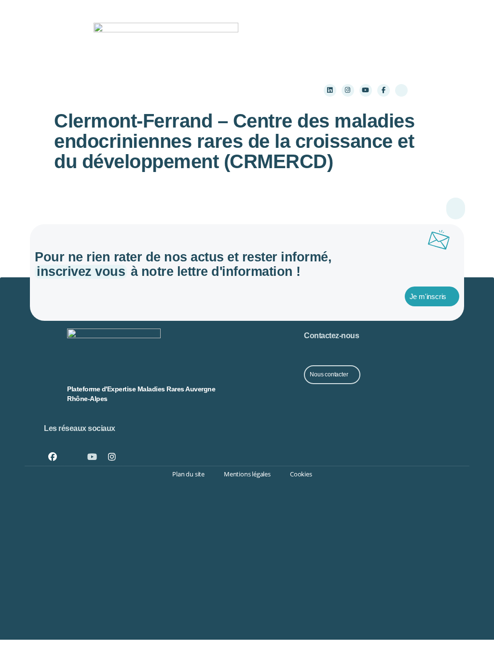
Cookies (301, 474)
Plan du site (188, 474)
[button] (126, 90)
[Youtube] (365, 90)
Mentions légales (247, 474)
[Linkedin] (330, 90)
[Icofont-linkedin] (72, 457)
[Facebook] (52, 457)
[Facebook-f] (383, 90)
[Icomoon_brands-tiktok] (401, 90)
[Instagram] (348, 90)
